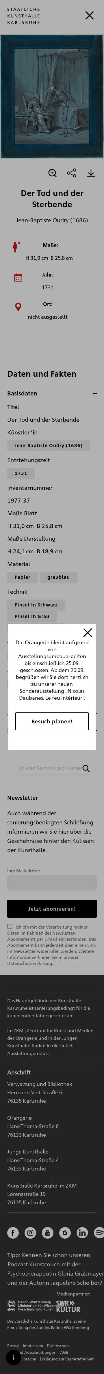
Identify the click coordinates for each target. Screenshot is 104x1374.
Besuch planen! (52, 721)
